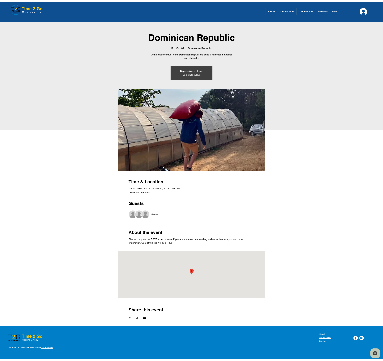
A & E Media (47, 347)
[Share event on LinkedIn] (144, 318)
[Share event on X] (137, 318)
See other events (191, 74)
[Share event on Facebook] (130, 318)
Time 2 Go (32, 8)
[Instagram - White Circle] (361, 338)
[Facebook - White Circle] (355, 338)
